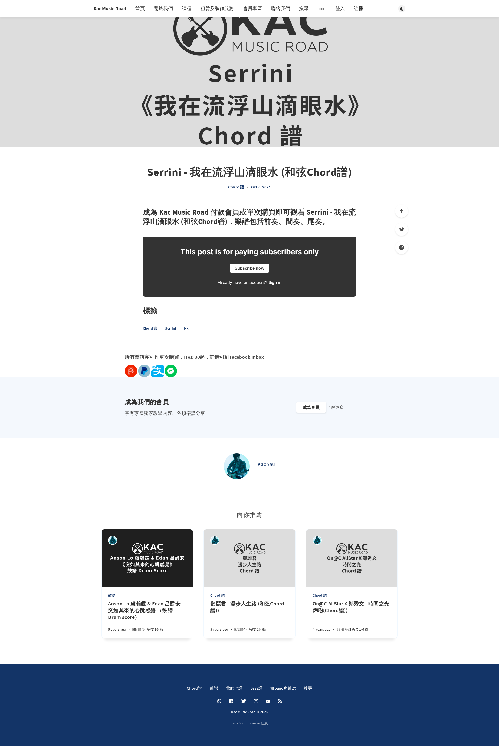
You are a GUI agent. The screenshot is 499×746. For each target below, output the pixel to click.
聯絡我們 (280, 8)
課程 (187, 8)
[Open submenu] (322, 9)
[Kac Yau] (237, 466)
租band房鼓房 (283, 688)
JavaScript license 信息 (249, 723)
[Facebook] (401, 247)
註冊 (358, 8)
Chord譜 (194, 688)
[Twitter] (401, 229)
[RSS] (280, 701)
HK (186, 328)
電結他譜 (234, 688)
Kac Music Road (110, 8)
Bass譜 (256, 688)
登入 (340, 8)
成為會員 (311, 407)
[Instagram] (256, 701)
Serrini (170, 328)
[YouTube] (268, 701)
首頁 (140, 8)
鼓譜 (111, 595)
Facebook (239, 357)
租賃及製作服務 (217, 8)
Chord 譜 (236, 186)
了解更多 (335, 407)
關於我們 (163, 8)
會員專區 (252, 8)
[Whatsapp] (219, 701)
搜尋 (304, 8)
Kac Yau (266, 464)
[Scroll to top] (401, 211)
